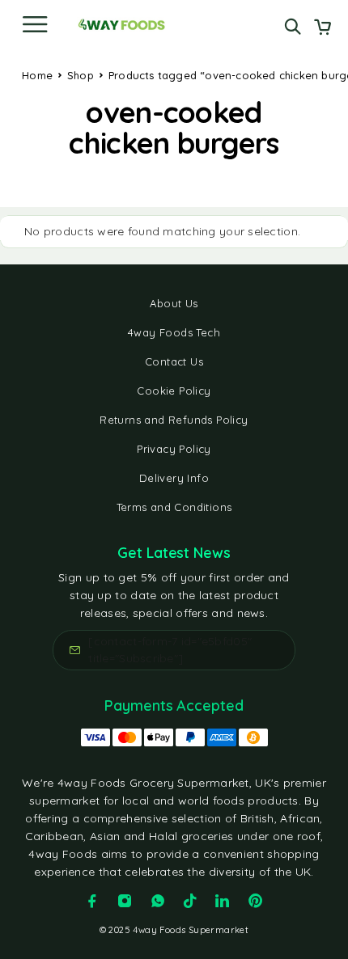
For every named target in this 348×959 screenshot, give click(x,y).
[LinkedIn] (222, 901)
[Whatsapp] (158, 901)
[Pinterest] (256, 901)
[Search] (292, 26)
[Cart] (322, 28)
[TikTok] (190, 901)
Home (37, 75)
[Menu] (35, 24)
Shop (80, 75)
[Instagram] (124, 901)
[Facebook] (92, 901)
